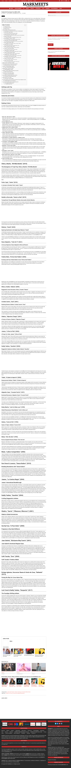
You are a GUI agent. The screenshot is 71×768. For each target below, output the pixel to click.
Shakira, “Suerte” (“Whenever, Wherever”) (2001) (10, 70)
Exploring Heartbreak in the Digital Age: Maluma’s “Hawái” (13, 37)
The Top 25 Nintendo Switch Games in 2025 (18, 656)
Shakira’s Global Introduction (8, 71)
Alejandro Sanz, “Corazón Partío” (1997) (10, 54)
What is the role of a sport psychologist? (6, 656)
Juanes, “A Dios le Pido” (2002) (9, 48)
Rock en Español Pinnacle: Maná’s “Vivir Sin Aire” (12, 61)
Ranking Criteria (6, 28)
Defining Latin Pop (7, 26)
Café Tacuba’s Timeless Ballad (8, 78)
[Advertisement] (24, 112)
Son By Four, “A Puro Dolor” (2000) (8, 72)
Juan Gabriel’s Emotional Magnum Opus (10, 76)
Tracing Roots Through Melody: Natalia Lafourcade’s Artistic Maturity (15, 35)
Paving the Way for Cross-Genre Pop (10, 80)
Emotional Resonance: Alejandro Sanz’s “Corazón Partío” (13, 55)
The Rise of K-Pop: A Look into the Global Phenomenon (15, 693)
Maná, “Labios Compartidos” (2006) (8, 62)
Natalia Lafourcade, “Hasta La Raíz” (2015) (10, 34)
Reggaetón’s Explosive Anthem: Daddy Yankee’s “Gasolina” (14, 51)
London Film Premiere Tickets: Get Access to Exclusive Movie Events (18, 691)
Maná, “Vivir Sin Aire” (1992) (9, 60)
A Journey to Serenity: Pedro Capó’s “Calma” (12, 33)
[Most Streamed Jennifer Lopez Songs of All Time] (24, 667)
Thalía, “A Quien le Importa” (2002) (10, 52)
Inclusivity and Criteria (7, 27)
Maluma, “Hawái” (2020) (7, 36)
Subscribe (50, 44)
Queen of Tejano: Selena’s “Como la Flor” (11, 59)
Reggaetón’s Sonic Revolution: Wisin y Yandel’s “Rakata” (13, 43)
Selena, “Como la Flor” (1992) (9, 58)
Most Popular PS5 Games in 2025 (29, 655)
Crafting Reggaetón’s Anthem (8, 69)
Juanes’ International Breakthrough (9, 67)
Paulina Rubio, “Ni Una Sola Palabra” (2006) (10, 40)
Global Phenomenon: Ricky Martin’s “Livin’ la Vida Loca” (13, 57)
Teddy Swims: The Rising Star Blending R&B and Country (39, 656)
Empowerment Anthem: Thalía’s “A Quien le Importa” (13, 53)
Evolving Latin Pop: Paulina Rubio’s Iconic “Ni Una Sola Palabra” (14, 41)
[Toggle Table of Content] (24, 25)
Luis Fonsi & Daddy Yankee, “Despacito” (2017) (10, 81)
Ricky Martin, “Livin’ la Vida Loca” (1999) (10, 56)
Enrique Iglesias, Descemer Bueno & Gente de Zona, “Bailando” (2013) (14, 79)
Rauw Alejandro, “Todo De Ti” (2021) (9, 38)
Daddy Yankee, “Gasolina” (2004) (9, 50)
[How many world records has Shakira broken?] (9, 667)
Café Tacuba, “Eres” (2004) (7, 77)
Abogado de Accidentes (52, 759)
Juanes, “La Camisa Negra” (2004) (8, 66)
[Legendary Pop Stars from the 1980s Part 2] (39, 667)
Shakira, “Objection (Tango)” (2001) (9, 46)
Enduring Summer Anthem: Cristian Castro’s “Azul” (12, 45)
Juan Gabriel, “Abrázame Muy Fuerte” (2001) (10, 75)
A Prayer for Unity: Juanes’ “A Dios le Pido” (11, 49)
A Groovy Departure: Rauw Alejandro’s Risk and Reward (13, 39)
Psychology (11, 653)
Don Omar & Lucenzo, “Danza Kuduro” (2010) (10, 63)
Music (24, 13)
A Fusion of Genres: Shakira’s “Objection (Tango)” (12, 47)
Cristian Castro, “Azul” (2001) (8, 44)
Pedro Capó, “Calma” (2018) (8, 32)
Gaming (22, 653)
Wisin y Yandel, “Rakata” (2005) (8, 42)
